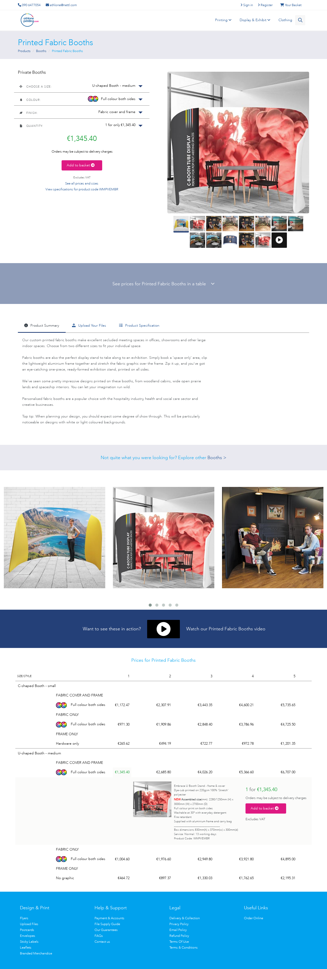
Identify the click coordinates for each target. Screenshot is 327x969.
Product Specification (141, 325)
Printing (222, 20)
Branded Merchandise (36, 953)
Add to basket (79, 165)
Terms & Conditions (183, 947)
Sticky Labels (29, 941)
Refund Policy (179, 936)
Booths (41, 51)
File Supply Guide (107, 924)
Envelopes (27, 936)
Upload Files (29, 924)
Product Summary (44, 325)
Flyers (24, 918)
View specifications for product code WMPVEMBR (81, 189)
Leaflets (25, 947)
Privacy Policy (179, 924)
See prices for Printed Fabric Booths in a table (161, 284)
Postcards (27, 930)
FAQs (99, 936)
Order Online (253, 918)
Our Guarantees (106, 930)
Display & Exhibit (253, 20)
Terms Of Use (179, 941)
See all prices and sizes (81, 183)
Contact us (102, 941)
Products (24, 51)
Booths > (216, 457)
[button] (82, 85)
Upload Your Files (91, 325)
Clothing (285, 20)
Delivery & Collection (184, 918)
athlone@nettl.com (63, 5)
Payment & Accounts (109, 918)
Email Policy (178, 930)
